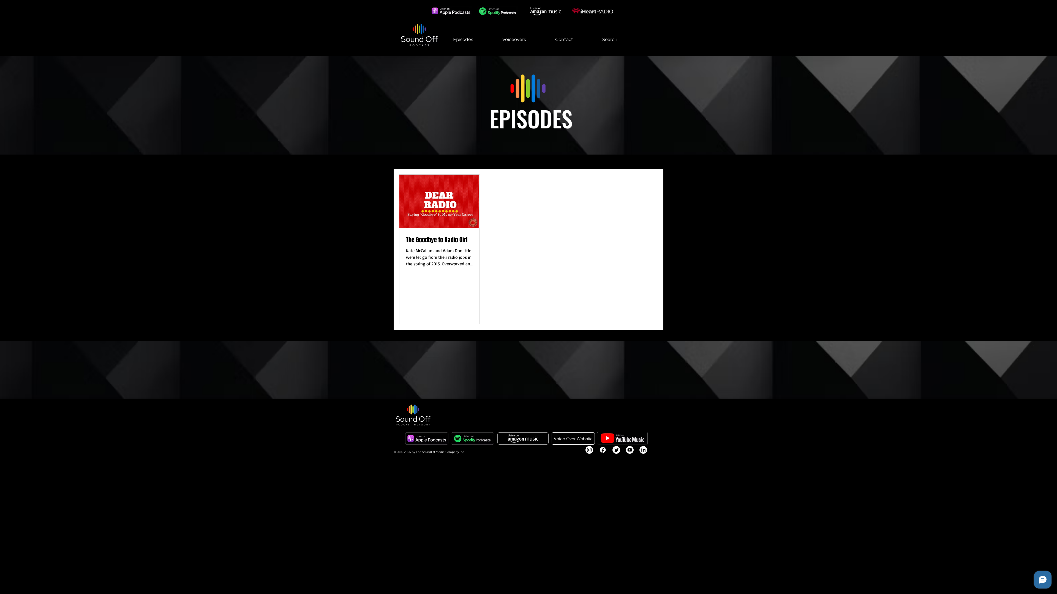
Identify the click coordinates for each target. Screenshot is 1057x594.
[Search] (657, 28)
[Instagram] (589, 450)
